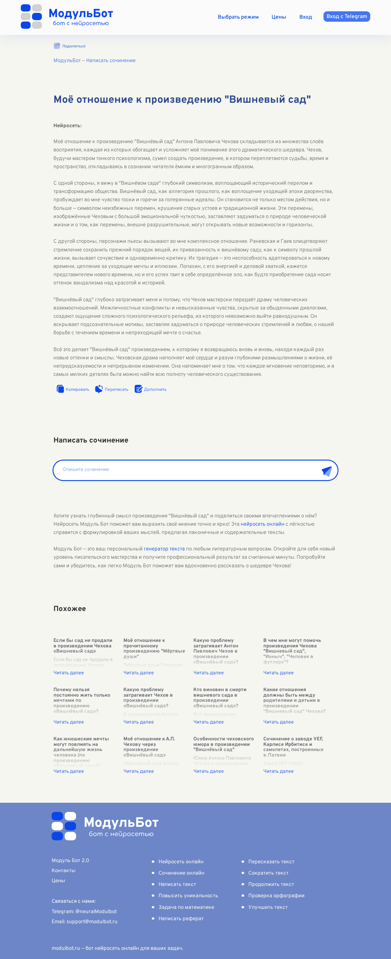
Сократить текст (268, 873)
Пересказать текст (271, 862)
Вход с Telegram (347, 16)
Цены (279, 17)
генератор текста (164, 549)
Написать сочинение (111, 60)
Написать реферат (181, 919)
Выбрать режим (238, 17)
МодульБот (67, 60)
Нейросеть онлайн (181, 862)
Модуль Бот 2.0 (70, 860)
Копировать (77, 389)
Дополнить (155, 389)
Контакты (63, 871)
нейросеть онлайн (262, 524)
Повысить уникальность (188, 896)
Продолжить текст (271, 884)
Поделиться (73, 46)
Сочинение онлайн (181, 873)
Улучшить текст (268, 907)
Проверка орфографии (276, 896)
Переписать (116, 389)
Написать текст (177, 884)
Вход (305, 17)
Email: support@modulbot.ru (85, 922)
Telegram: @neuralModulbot (84, 912)
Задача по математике (186, 907)
